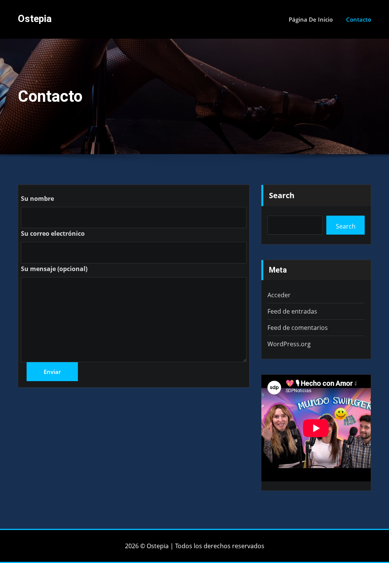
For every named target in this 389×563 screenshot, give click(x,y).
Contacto (358, 19)
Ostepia (35, 18)
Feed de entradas (292, 311)
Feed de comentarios (297, 327)
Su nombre (37, 198)
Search (281, 195)
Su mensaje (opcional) (54, 269)
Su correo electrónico (53, 233)
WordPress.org (289, 344)
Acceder (279, 295)
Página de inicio (311, 19)
